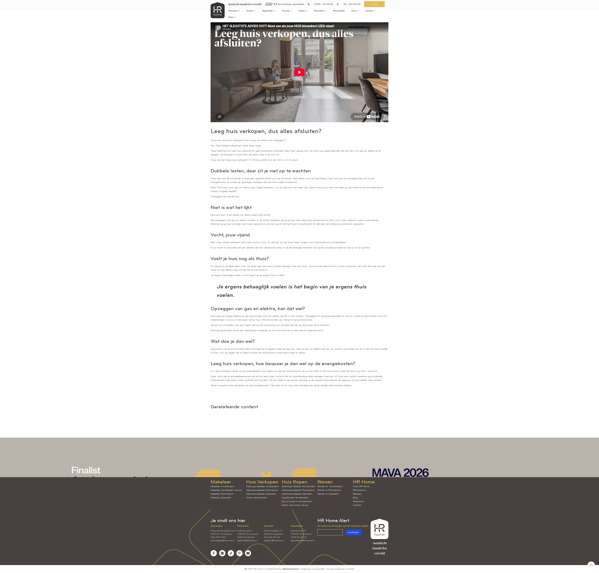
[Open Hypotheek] (274, 10)
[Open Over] (357, 10)
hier (285, 385)
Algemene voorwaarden (313, 569)
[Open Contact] (374, 10)
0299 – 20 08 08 (323, 4)
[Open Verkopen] (239, 10)
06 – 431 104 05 (351, 4)
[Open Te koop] (291, 10)
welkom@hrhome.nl (247, 540)
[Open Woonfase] (325, 10)
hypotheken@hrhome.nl (302, 540)
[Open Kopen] (254, 10)
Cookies (350, 569)
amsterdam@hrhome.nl (222, 540)
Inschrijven (353, 532)
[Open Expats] (306, 10)
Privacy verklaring (335, 569)
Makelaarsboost (291, 569)
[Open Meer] (235, 17)
